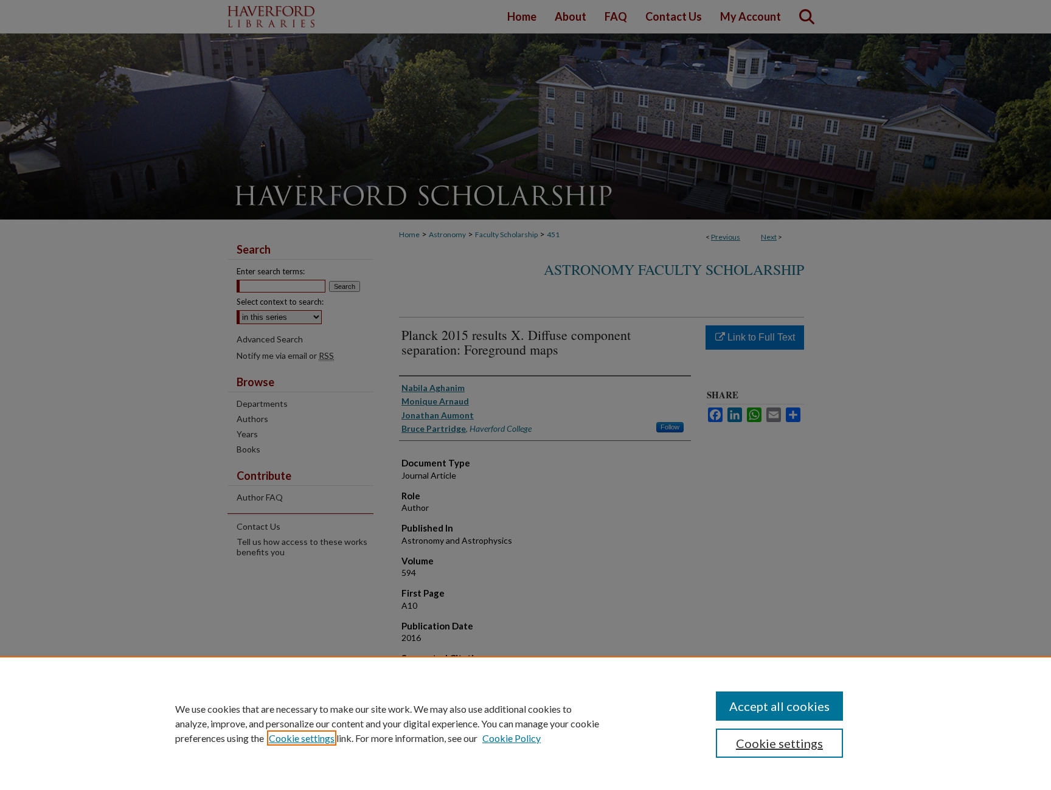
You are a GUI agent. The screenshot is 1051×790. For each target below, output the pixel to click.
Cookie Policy (511, 738)
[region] (525, 723)
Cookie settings (302, 738)
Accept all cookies (779, 706)
